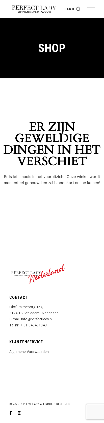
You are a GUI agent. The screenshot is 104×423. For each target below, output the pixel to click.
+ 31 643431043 (33, 325)
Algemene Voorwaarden (29, 351)
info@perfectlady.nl (37, 319)
